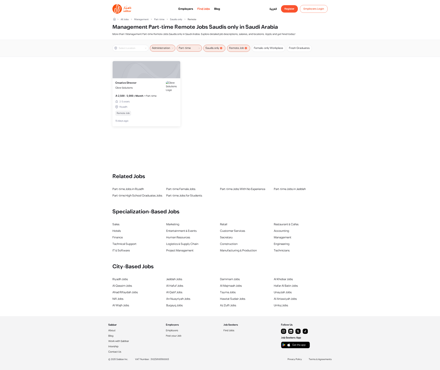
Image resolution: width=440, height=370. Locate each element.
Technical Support (124, 244)
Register (289, 9)
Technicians (282, 250)
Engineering (281, 244)
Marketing (172, 224)
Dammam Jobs (230, 279)
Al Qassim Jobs (122, 286)
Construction (229, 244)
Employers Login (314, 9)
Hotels (116, 231)
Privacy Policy (295, 359)
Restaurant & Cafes (286, 224)
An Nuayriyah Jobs (178, 299)
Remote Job (236, 48)
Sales (115, 224)
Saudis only (176, 19)
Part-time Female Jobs (180, 189)
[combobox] (133, 48)
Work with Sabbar (118, 341)
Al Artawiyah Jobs (285, 299)
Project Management (180, 250)
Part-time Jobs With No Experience (242, 189)
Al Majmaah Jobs (231, 286)
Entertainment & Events (181, 231)
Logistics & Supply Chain (182, 244)
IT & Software (121, 250)
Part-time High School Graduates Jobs (137, 195)
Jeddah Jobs (174, 279)
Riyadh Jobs (120, 279)
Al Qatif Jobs (174, 292)
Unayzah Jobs (283, 292)
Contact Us (114, 352)
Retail (223, 224)
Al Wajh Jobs (120, 305)
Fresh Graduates (299, 48)
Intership (113, 346)
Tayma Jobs (228, 292)
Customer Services (232, 231)
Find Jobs (203, 9)
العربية (273, 9)
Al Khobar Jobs (283, 279)
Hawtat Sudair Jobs (232, 299)
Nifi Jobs (117, 299)
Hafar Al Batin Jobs (286, 286)
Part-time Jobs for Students (184, 195)
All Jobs (125, 19)
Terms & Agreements (320, 359)
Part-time (159, 19)
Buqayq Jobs (174, 305)
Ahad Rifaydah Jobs (125, 292)
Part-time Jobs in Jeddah (290, 189)
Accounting (281, 231)
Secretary (226, 237)
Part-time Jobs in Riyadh (128, 189)
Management (141, 19)
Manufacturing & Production (238, 250)
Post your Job (173, 336)
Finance (117, 237)
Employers (185, 9)
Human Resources (178, 237)
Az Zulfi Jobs (228, 305)
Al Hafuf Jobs (174, 286)
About (112, 330)
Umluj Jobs (281, 305)
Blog (217, 9)
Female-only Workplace (268, 48)
